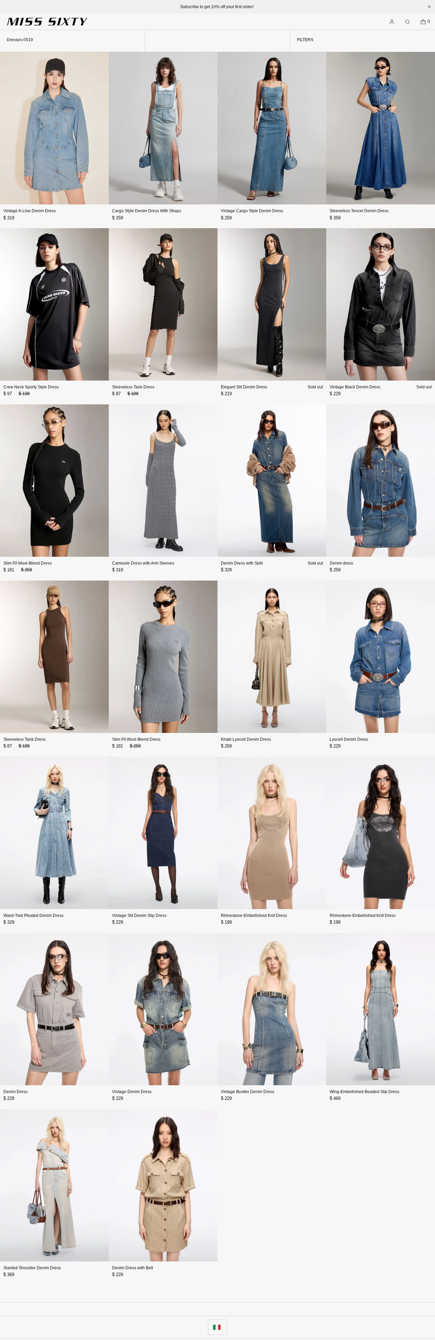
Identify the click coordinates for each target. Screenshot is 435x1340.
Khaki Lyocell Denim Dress (246, 739)
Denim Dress (15, 1091)
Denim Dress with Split (242, 563)
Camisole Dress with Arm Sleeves (143, 563)
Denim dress (341, 563)
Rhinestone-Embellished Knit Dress (254, 915)
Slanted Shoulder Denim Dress (32, 1268)
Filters (305, 39)
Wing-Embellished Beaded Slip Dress (364, 1091)
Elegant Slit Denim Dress (244, 387)
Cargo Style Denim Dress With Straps (146, 210)
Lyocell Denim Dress (349, 739)
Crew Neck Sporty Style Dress (31, 387)
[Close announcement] (429, 7)
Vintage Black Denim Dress (355, 387)
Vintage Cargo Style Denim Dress (252, 210)
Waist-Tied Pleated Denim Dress (33, 915)
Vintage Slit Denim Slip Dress (139, 915)
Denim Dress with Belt (132, 1268)
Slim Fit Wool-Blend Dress (27, 563)
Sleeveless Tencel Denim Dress (359, 210)
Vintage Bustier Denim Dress (247, 1091)
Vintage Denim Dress (132, 1091)
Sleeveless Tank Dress (133, 387)
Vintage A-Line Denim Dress (29, 210)
